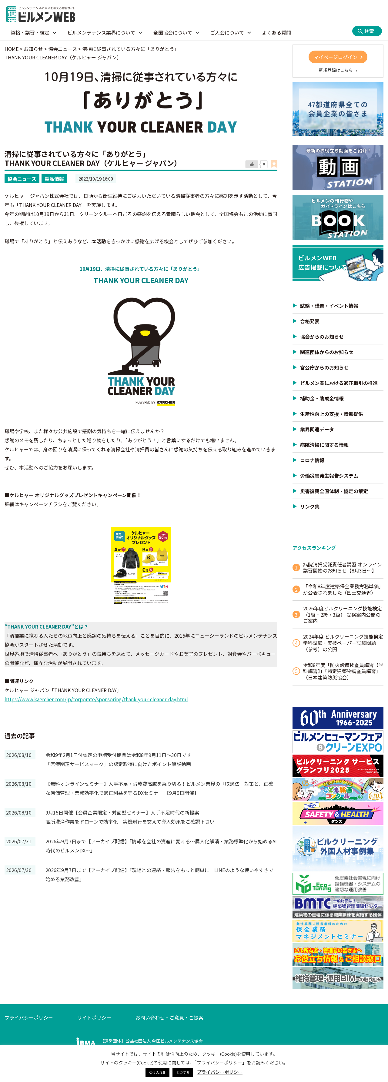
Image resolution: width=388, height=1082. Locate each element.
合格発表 (309, 321)
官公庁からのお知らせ (324, 367)
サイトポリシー (94, 1017)
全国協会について (172, 32)
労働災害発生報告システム (329, 475)
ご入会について (227, 32)
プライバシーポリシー (29, 1017)
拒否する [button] (182, 1072)
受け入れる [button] (157, 1072)
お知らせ (33, 48)
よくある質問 (276, 32)
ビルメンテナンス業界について (101, 32)
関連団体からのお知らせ (326, 352)
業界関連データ (317, 429)
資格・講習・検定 (30, 32)
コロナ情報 (312, 460)
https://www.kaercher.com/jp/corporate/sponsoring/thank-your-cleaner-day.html (96, 699)
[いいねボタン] (251, 164)
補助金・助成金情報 (322, 398)
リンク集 (309, 506)
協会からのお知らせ (322, 336)
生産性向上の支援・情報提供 (331, 413)
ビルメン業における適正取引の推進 (339, 383)
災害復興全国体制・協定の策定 (334, 491)
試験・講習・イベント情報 (329, 305)
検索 (369, 31)
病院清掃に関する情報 (324, 444)
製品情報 (54, 178)
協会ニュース (22, 178)
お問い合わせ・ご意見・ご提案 (169, 1017)
